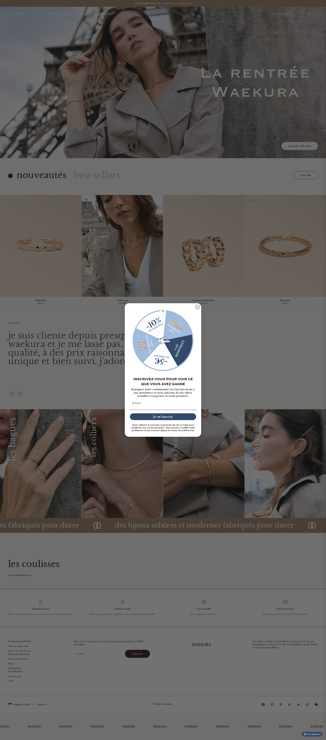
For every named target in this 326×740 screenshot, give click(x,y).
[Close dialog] (197, 307)
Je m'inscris (163, 416)
